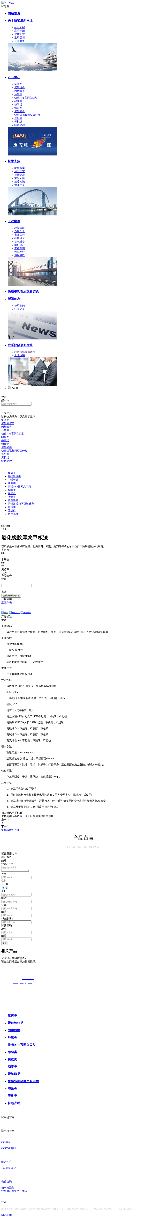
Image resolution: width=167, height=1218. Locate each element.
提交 (5, 943)
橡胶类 (18, 104)
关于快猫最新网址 (20, 20)
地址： (5, 928)
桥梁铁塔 (19, 228)
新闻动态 (14, 299)
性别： (5, 880)
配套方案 (19, 168)
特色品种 (19, 125)
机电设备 (19, 241)
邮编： (5, 935)
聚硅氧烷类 (7, 423)
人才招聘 (19, 355)
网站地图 (6, 1214)
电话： (5, 898)
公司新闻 (19, 305)
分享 (6, 612)
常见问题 (19, 178)
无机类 (18, 121)
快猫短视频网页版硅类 (27, 114)
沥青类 (18, 108)
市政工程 (19, 234)
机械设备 (19, 238)
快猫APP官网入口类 (26, 97)
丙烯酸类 (19, 90)
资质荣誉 (19, 34)
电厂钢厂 (19, 245)
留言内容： (8, 863)
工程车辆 (19, 248)
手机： (5, 891)
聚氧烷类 (19, 87)
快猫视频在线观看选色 (23, 291)
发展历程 (19, 37)
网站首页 (14, 13)
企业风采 (19, 41)
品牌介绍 (19, 30)
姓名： (5, 873)
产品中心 (14, 77)
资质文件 (16, 612)
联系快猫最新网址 (20, 345)
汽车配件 (19, 251)
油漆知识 (19, 181)
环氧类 (18, 94)
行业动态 (19, 309)
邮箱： (5, 911)
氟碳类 (18, 84)
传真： (5, 904)
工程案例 (14, 221)
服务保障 (27, 612)
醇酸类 (18, 101)
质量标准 (19, 174)
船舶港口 (19, 255)
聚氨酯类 (19, 111)
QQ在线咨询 (8, 1148)
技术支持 (14, 161)
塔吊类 (18, 118)
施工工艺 (19, 171)
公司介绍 (19, 27)
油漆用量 (19, 185)
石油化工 (19, 231)
